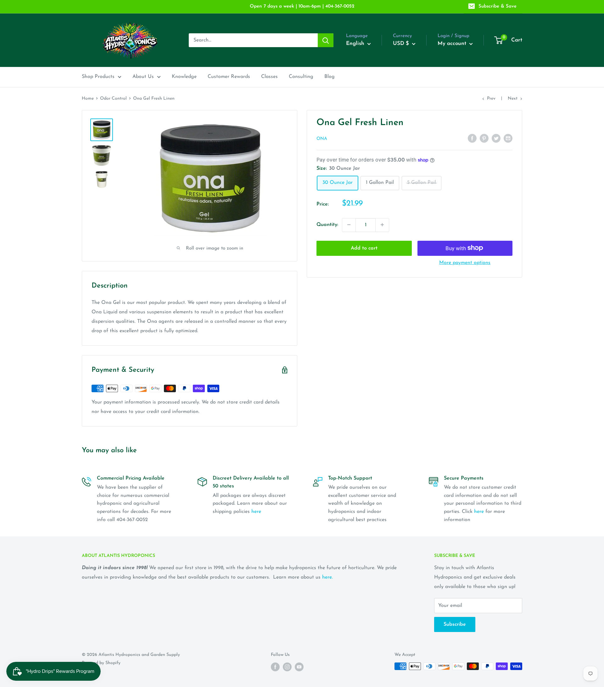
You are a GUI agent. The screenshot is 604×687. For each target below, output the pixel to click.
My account (453, 43)
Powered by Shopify (101, 663)
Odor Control (113, 98)
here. (327, 577)
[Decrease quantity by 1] (348, 224)
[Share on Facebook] (472, 138)
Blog (329, 76)
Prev (491, 98)
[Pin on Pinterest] (484, 138)
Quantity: (327, 224)
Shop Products (98, 76)
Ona (321, 138)
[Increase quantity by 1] (382, 224)
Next (512, 98)
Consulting (301, 76)
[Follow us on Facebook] (275, 666)
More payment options (464, 262)
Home (88, 98)
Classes (269, 76)
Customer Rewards (229, 76)
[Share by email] (508, 138)
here (256, 511)
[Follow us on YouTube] (299, 666)
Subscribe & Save (497, 6)
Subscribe (455, 624)
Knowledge (184, 76)
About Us (143, 76)
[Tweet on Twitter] (496, 138)
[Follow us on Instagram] (287, 666)
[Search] (325, 40)
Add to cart (364, 247)
